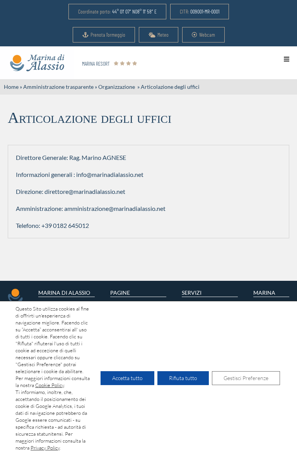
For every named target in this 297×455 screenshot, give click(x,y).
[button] (117, 11)
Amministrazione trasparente (58, 87)
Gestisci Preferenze (246, 378)
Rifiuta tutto (183, 378)
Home (11, 87)
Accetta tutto (127, 378)
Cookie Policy (49, 385)
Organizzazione (117, 87)
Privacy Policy (45, 448)
